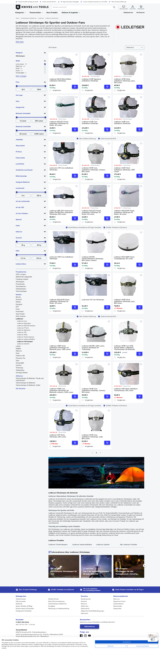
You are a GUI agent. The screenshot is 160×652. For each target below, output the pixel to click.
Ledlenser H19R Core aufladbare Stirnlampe (122, 122)
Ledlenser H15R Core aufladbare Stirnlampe (90, 122)
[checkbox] (45, 64)
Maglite (18, 348)
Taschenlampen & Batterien (28, 18)
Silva (17, 361)
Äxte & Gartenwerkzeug (56, 601)
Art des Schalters (22, 213)
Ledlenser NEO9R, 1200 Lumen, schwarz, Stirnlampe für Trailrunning (93, 347)
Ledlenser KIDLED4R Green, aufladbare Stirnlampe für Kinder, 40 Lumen (60, 301)
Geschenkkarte (118, 604)
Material (19, 219)
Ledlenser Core (22, 321)
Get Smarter (20, 388)
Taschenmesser (21, 599)
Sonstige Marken (22, 373)
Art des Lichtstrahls (23, 201)
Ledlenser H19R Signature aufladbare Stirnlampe (91, 80)
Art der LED (20, 207)
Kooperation (117, 608)
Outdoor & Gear (53, 599)
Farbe (18, 225)
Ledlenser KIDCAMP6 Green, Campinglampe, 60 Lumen (124, 258)
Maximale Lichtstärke (23, 126)
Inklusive (19, 232)
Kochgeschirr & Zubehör (24, 611)
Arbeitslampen (21, 289)
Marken (19, 295)
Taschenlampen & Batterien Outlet (28, 385)
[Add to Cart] (75, 87)
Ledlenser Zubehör (23, 344)
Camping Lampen (22, 279)
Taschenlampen (21, 291)
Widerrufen (84, 606)
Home (17, 18)
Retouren (84, 604)
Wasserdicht (20, 145)
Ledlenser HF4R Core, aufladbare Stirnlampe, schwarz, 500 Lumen (93, 390)
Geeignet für (20, 107)
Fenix (18, 309)
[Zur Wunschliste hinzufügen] (76, 54)
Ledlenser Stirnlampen (25, 341)
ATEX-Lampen (21, 274)
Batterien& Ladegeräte (24, 277)
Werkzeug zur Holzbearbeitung (58, 608)
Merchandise (117, 606)
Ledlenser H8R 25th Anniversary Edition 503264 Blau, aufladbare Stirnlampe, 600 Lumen (61, 212)
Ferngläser (51, 606)
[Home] (32, 6)
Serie (17, 101)
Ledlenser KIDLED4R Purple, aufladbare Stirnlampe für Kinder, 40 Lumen (124, 212)
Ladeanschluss (21, 264)
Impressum (84, 613)
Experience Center (119, 601)
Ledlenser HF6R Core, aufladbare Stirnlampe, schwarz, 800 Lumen (93, 169)
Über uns (116, 599)
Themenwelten (35, 13)
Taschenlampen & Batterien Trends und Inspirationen (30, 379)
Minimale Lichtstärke (23, 113)
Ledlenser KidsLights (24, 323)
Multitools (19, 604)
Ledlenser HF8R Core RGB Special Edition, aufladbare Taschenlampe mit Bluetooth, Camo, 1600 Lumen (124, 347)
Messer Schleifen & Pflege (24, 606)
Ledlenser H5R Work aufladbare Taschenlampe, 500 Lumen (126, 389)
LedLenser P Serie (23, 328)
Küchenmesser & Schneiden (25, 608)
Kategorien (19, 13)
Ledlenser (41, 18)
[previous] (51, 565)
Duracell (19, 299)
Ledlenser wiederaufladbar (26, 339)
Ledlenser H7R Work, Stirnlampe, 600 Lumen (58, 436)
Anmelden (133, 9)
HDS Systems (21, 316)
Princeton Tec (20, 358)
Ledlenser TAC (22, 332)
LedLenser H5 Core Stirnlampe (93, 300)
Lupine (18, 346)
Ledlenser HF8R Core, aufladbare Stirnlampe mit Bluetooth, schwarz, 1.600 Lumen (61, 390)
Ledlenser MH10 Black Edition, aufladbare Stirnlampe (60, 80)
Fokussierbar (20, 158)
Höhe (17, 251)
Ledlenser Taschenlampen (25, 337)
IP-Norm (19, 152)
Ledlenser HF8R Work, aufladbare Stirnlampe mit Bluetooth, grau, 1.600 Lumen (60, 347)
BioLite (18, 297)
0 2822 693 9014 (22, 622)
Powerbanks (20, 284)
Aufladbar (19, 139)
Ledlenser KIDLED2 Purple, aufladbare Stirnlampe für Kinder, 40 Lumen (91, 212)
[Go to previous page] (92, 452)
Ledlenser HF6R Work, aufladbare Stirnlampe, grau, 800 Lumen (124, 301)
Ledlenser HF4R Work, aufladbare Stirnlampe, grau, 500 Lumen (124, 80)
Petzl (17, 353)
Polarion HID (20, 356)
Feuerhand (19, 311)
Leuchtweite (20, 188)
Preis (17, 82)
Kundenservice (86, 599)
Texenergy (19, 368)
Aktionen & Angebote (70, 13)
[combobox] (134, 47)
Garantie (84, 601)
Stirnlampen (20, 56)
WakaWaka (20, 370)
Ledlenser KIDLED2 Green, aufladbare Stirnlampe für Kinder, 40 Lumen (59, 123)
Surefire (18, 365)
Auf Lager (19, 95)
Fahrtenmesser (21, 601)
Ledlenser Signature (23, 330)
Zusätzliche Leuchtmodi (24, 170)
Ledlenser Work (22, 334)
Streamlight (20, 363)
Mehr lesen (20, 42)
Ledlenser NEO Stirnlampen (26, 325)
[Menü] (156, 633)
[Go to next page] (100, 452)
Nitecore (19, 351)
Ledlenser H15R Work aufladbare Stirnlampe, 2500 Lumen (124, 169)
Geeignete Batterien (23, 182)
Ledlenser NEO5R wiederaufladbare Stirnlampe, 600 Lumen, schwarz (93, 258)
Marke (18, 61)
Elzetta (18, 302)
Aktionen (19, 376)
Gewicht (19, 238)
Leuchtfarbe (20, 164)
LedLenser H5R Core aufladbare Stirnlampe (61, 258)
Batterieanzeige (21, 176)
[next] (140, 565)
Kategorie (19, 52)
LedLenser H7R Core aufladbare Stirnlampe (61, 169)
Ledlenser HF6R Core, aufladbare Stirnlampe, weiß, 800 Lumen (92, 436)
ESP (17, 307)
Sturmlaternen (21, 286)
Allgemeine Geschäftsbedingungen (92, 611)
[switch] (153, 639)
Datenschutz (85, 608)
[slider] (17, 86)
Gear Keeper (20, 314)
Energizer (19, 304)
